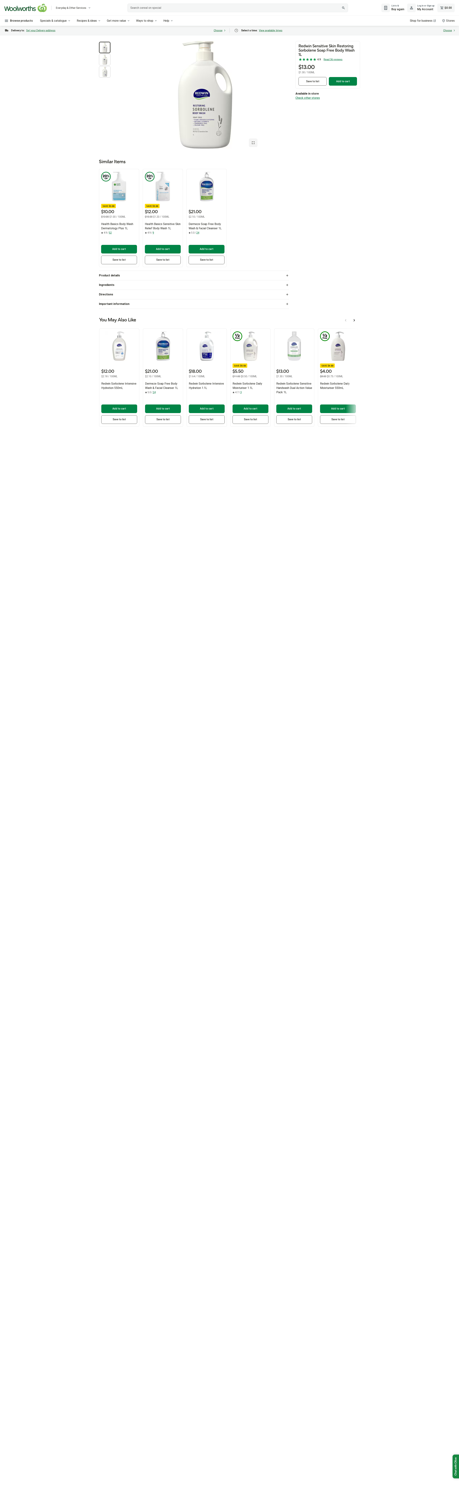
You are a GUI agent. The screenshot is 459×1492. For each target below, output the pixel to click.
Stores (450, 20)
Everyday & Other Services (71, 7)
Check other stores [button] (307, 98)
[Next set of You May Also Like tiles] (354, 320)
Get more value (116, 20)
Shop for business (421, 20)
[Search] (343, 8)
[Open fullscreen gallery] (253, 142)
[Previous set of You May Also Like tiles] (346, 320)
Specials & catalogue (53, 20)
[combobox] (237, 8)
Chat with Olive (455, 1466)
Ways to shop (144, 20)
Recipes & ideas (87, 20)
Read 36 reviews (333, 59)
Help (166, 20)
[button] (105, 47)
